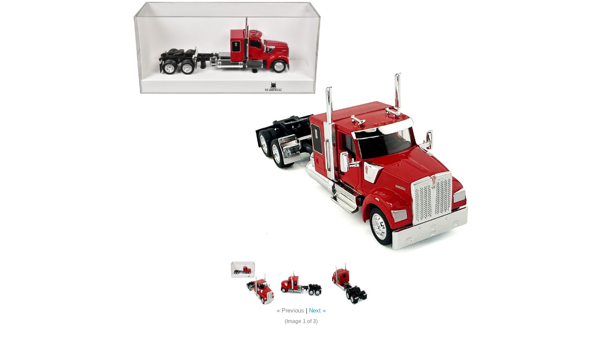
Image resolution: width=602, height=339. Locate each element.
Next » (317, 311)
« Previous (290, 311)
